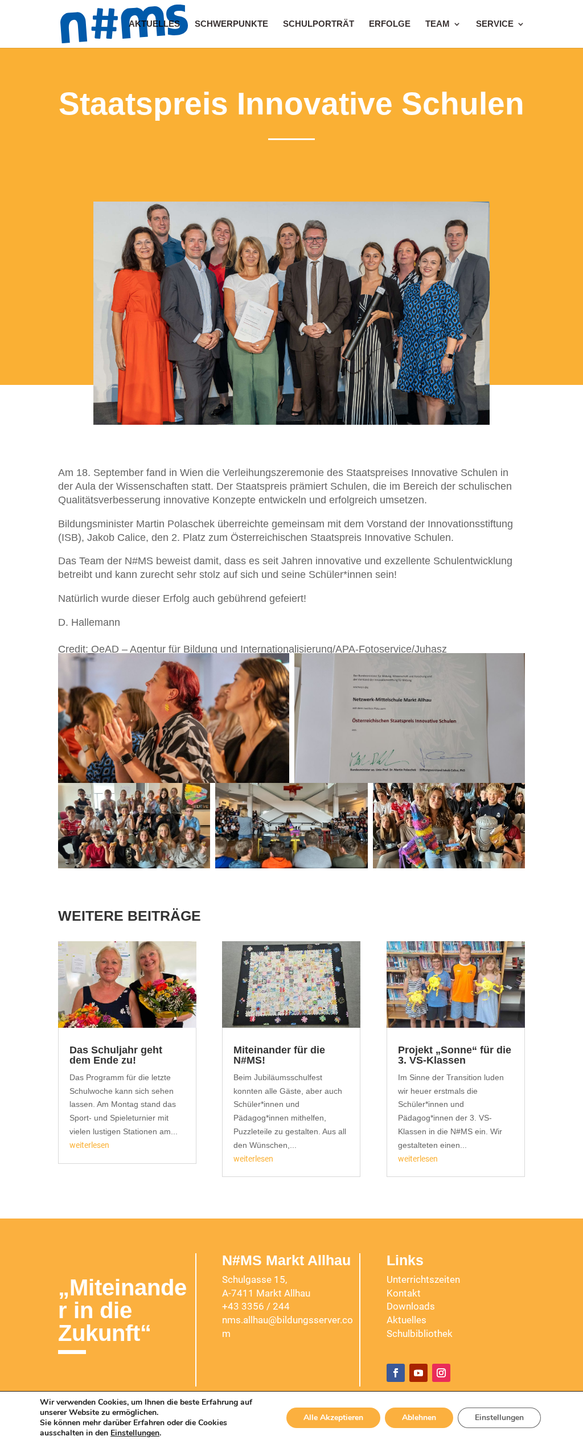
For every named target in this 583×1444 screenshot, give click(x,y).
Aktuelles (154, 24)
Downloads (411, 1306)
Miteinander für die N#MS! (279, 1055)
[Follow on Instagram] (441, 1373)
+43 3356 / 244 (256, 1306)
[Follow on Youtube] (418, 1373)
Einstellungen (134, 1433)
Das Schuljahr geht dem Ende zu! (115, 1055)
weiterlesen (89, 1145)
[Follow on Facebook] (396, 1373)
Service (495, 24)
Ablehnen (419, 1417)
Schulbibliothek (420, 1333)
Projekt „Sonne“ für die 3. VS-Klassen (454, 1055)
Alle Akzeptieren (333, 1417)
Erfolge (389, 24)
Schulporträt (318, 24)
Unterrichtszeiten (423, 1279)
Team (437, 24)
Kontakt (404, 1293)
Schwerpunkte (231, 24)
